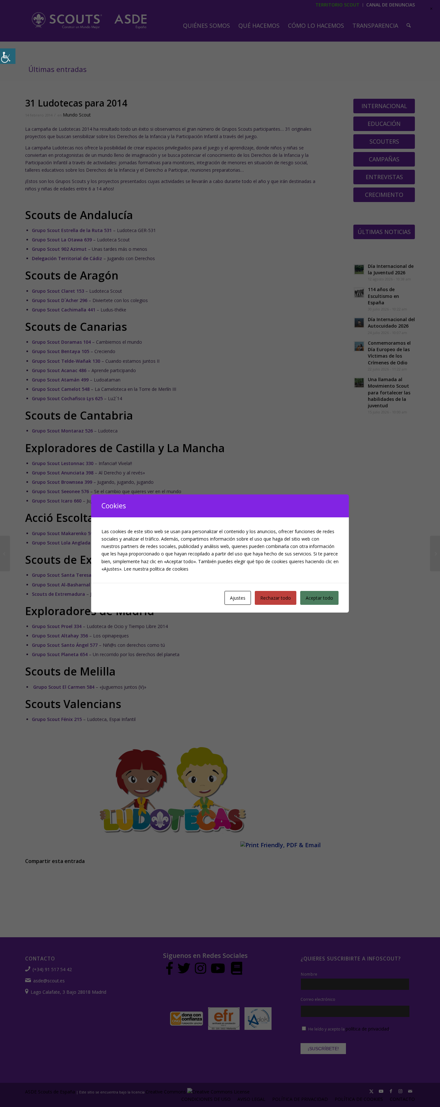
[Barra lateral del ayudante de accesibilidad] (7, 56)
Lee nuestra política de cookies (156, 569)
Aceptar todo (319, 598)
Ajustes (237, 598)
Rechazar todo (275, 598)
